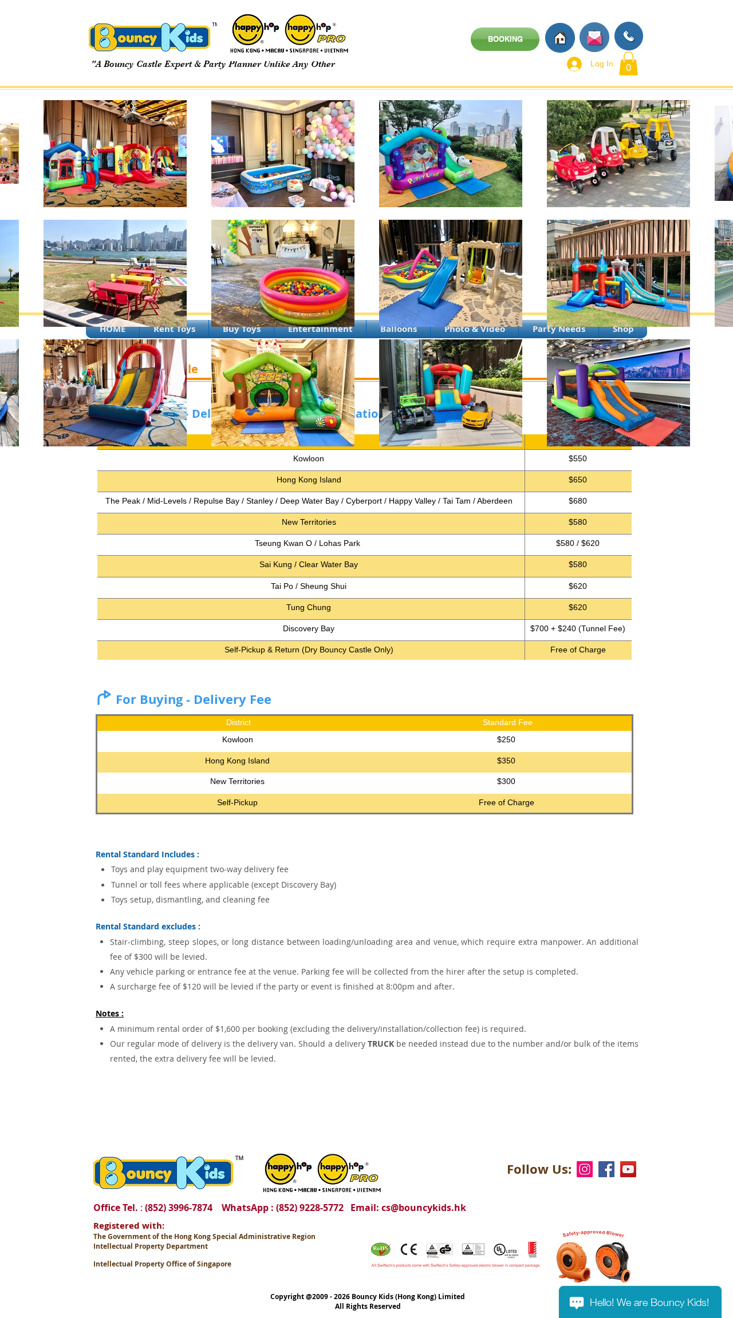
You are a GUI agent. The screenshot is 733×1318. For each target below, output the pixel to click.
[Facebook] (606, 1169)
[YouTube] (628, 1169)
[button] (628, 64)
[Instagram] (585, 1169)
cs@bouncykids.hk (423, 1207)
